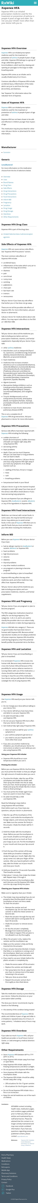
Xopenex (4, 53)
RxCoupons (5, 1167)
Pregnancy (7, 202)
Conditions (5, 1164)
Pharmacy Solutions (8, 1173)
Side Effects (7, 188)
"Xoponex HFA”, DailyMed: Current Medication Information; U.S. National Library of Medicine (27, 1142)
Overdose (7, 214)
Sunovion (6, 152)
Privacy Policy (6, 1179)
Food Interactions (9, 197)
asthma (14, 58)
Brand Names (8, 182)
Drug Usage (7, 208)
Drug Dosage (8, 211)
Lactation (6, 205)
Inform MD (7, 200)
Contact (4, 1182)
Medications (5, 1161)
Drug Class (7, 185)
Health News (6, 1158)
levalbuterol (16, 501)
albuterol (31, 501)
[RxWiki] (7, 3)
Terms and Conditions (9, 1176)
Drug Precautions (9, 194)
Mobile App (5, 1170)
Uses (5, 180)
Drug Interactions (9, 191)
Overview (6, 177)
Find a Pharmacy (7, 1155)
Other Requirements (11, 217)
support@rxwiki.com (22, 1136)
